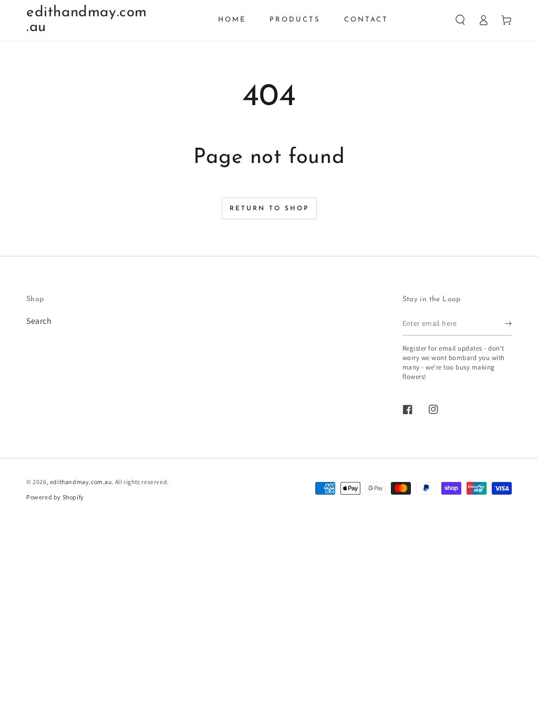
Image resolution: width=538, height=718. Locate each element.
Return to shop (269, 209)
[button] (460, 20)
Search (39, 320)
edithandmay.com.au (81, 482)
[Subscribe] (508, 323)
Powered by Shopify (55, 497)
